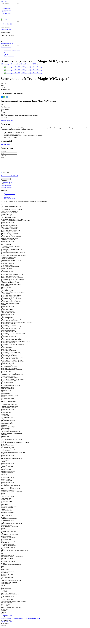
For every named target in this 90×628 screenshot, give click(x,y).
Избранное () (28, 618)
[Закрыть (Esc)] (1, 625)
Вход (10, 621)
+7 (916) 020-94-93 (6, 24)
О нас (6, 195)
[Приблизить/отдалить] (5, 625)
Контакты (4, 11)
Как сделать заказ (6, 13)
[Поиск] (18, 3)
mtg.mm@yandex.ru (6, 187)
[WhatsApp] (4, 97)
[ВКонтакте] (2, 97)
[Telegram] (7, 97)
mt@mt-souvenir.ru (6, 29)
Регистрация (5, 621)
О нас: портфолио (6, 10)
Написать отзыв (5, 144)
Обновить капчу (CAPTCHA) (10, 176)
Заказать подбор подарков (12, 50)
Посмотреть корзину (7, 43)
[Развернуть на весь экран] (3, 625)
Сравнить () (36, 618)
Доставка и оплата (6, 8)
